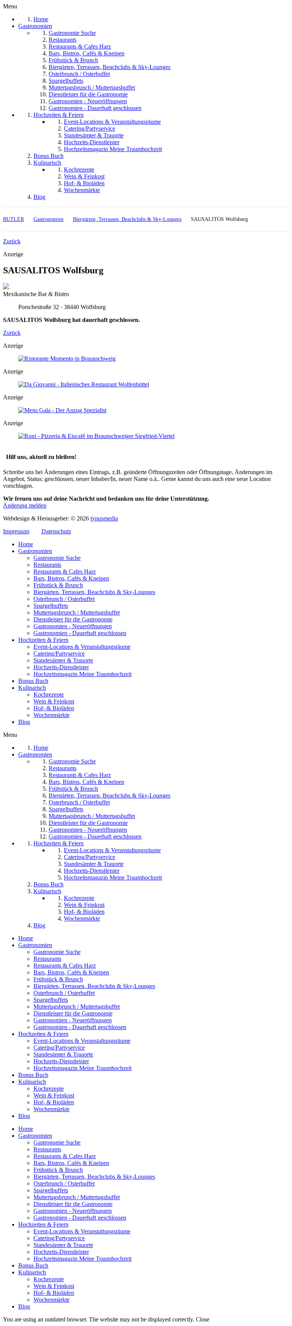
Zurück (12, 241)
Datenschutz (56, 531)
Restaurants (47, 564)
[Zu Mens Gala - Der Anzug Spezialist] (62, 410)
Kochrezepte (48, 694)
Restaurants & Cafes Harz (64, 571)
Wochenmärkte (51, 715)
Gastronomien (35, 551)
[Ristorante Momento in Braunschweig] (67, 358)
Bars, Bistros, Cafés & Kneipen (71, 578)
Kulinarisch (32, 687)
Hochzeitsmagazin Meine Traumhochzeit (82, 674)
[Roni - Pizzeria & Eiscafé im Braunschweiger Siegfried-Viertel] (96, 436)
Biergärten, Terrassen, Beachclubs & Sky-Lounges (94, 592)
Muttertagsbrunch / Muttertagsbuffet (76, 612)
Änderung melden (24, 505)
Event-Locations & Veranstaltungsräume (81, 646)
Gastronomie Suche (57, 558)
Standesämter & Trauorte (63, 660)
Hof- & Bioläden (53, 708)
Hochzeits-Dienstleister (61, 667)
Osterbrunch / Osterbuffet (64, 599)
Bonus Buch (33, 681)
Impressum (16, 531)
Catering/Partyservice (59, 653)
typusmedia (104, 518)
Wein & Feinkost (53, 701)
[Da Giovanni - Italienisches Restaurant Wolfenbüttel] (83, 384)
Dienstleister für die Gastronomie (73, 619)
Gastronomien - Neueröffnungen (72, 626)
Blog (24, 722)
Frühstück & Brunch (58, 585)
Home (25, 544)
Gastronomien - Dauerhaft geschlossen (79, 633)
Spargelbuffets (50, 605)
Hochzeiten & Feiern (43, 640)
